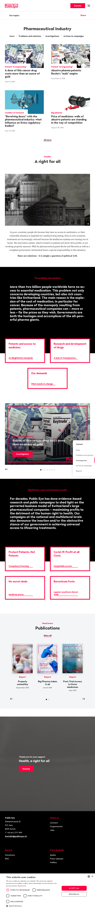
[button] (32, 905)
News (11, 36)
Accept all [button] (74, 888)
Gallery (53, 862)
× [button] (92, 876)
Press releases (56, 858)
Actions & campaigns (73, 36)
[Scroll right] (87, 36)
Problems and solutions (30, 36)
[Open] (89, 15)
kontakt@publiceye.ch (16, 836)
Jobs (52, 830)
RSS (7, 858)
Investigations (52, 36)
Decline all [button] (74, 894)
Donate (77, 5)
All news (47, 140)
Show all (47, 635)
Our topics (14, 15)
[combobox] (89, 876)
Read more (22, 886)
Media (53, 855)
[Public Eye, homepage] (11, 6)
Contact (54, 822)
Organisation (56, 826)
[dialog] (47, 891)
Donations (10, 855)
